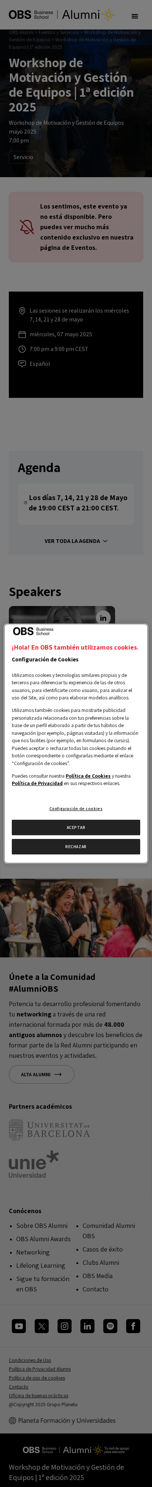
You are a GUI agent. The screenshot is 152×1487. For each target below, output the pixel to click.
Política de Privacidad (37, 783)
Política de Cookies (88, 775)
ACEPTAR (76, 827)
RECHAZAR (76, 846)
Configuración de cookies (76, 809)
